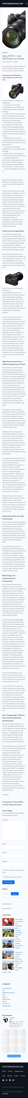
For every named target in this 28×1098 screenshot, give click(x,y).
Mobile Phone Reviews (8, 992)
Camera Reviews (7, 988)
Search (15, 894)
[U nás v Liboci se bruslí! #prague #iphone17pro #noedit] (14, 1041)
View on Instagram (15, 1056)
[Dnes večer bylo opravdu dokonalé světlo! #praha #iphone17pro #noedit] (22, 1033)
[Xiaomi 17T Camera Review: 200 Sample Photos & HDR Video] (8, 944)
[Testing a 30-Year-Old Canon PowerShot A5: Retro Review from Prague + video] (8, 955)
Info (3, 990)
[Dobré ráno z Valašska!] (6, 1033)
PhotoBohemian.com (12, 4)
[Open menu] (26, 3)
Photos (4, 997)
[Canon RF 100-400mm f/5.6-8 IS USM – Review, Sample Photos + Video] (8, 933)
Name (4, 844)
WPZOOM (5, 1094)
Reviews (5, 52)
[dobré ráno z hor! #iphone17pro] (6, 1049)
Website (4, 861)
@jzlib (10, 1019)
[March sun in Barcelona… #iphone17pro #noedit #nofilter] (14, 1033)
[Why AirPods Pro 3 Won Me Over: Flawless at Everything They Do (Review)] (8, 922)
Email (4, 852)
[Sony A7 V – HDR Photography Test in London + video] (8, 966)
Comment (5, 820)
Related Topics (6, 999)
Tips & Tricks (5, 1003)
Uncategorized (6, 1006)
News (3, 995)
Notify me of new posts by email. (13, 877)
